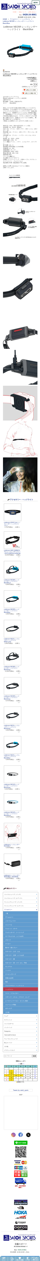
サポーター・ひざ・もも (12, 951)
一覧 (6, 913)
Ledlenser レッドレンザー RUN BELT (12, 845)
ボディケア (8, 1008)
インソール (8, 925)
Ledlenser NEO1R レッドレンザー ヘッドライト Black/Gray (11, 786)
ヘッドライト (9, 989)
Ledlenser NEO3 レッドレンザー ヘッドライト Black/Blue (12, 756)
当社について (22, 12)
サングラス (8, 966)
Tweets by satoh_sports (20, 1090)
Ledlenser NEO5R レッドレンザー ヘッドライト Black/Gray (11, 697)
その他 (7, 1012)
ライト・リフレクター (12, 993)
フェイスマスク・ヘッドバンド (14, 985)
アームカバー (9, 917)
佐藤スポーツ (21, 1245)
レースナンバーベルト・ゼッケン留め (16, 1001)
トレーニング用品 (10, 1004)
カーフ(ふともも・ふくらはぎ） (14, 936)
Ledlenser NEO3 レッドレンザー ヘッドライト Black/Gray (12, 727)
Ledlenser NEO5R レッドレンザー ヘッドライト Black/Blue (11, 611)
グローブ (8, 940)
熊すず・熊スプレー (11, 947)
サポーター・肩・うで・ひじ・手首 (16, 963)
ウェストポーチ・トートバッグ (14, 932)
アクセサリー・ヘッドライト (21, 499)
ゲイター (8, 944)
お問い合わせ (32, 12)
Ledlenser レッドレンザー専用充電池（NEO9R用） (12, 876)
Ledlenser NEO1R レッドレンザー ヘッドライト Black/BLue (11, 814)
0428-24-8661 (30, 14)
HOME (14, 12)
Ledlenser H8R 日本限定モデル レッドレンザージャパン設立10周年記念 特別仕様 (12, 552)
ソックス (8, 970)
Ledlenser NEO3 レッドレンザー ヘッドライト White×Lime (12, 640)
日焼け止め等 (9, 978)
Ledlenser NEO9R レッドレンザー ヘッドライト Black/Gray (11, 668)
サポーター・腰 (10, 959)
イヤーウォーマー (10, 921)
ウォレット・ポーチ (11, 928)
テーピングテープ (10, 974)
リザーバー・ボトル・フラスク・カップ (17, 997)
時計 (6, 982)
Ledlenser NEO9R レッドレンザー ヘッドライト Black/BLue (11, 581)
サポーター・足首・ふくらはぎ (14, 955)
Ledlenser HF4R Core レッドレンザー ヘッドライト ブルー (12, 524)
